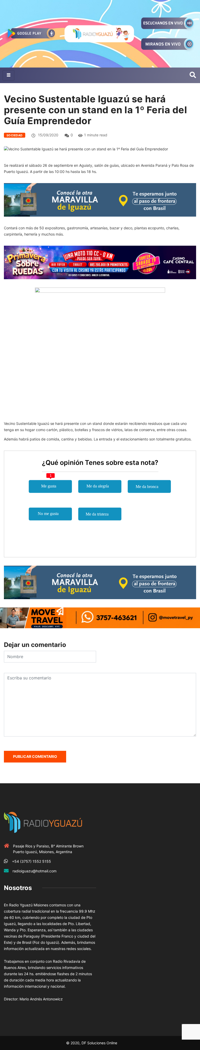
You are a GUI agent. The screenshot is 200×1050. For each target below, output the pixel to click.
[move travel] (100, 617)
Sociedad (15, 135)
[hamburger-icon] (8, 75)
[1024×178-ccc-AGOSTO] (100, 262)
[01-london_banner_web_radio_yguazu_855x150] (100, 199)
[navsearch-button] (193, 75)
